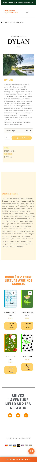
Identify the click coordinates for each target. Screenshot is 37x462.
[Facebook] (10, 415)
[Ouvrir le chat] (31, 451)
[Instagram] (26, 415)
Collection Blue (13, 22)
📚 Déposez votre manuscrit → (18, 459)
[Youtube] (18, 415)
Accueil (4, 22)
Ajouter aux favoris (13, 293)
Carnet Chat (27, 357)
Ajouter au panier (22, 138)
